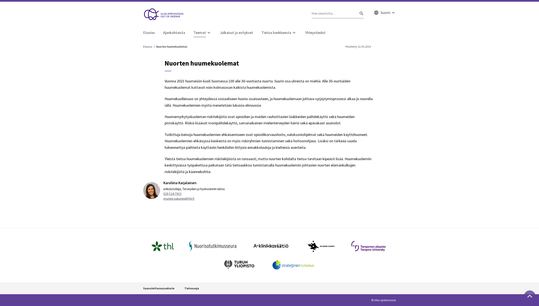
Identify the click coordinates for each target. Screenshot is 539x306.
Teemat (199, 32)
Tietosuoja (191, 288)
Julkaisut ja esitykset (236, 32)
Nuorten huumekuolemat (171, 46)
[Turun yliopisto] (239, 265)
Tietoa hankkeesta (276, 32)
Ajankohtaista (174, 32)
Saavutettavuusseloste (158, 288)
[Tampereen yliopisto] (368, 246)
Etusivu (149, 32)
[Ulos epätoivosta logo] (164, 14)
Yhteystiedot (315, 32)
